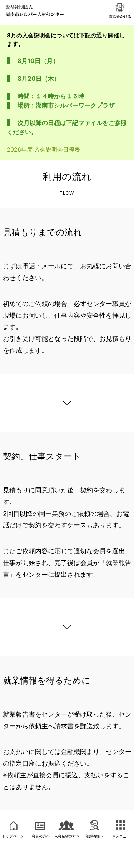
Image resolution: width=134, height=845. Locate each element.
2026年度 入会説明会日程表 (43, 149)
